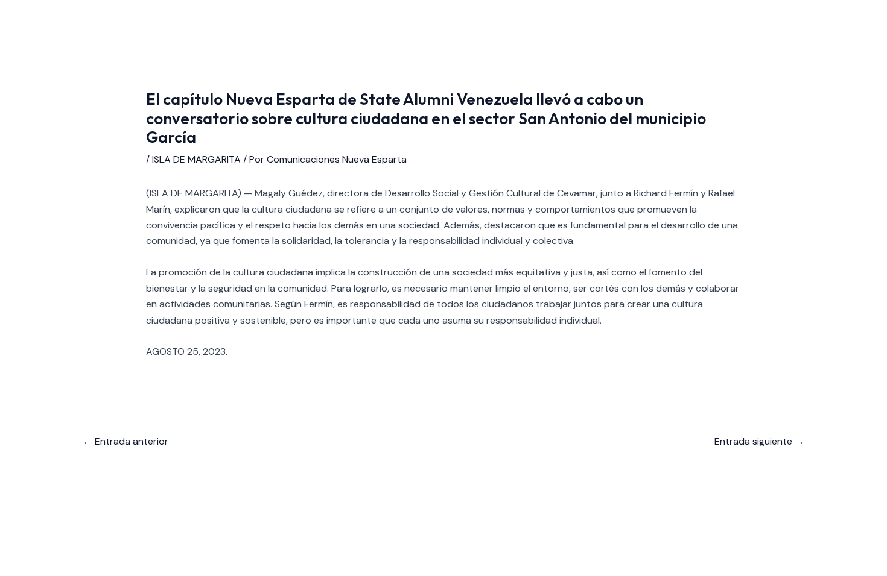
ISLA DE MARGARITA (196, 159)
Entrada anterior (125, 441)
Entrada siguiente (759, 441)
